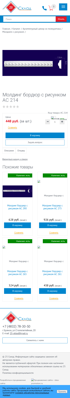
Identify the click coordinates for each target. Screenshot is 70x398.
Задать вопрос (35, 142)
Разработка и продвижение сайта (13, 382)
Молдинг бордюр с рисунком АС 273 (52, 207)
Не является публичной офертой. (19, 363)
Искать (61, 19)
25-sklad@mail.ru (19, 333)
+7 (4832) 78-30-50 (16, 326)
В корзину (35, 135)
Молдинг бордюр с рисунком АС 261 (52, 273)
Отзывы (21, 150)
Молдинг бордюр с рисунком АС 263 (17, 273)
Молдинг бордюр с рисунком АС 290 (17, 207)
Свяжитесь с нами (35, 340)
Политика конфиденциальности (18, 372)
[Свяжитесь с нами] (44, 8)
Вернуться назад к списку (15, 159)
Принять (62, 391)
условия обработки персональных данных (26, 393)
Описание (9, 150)
